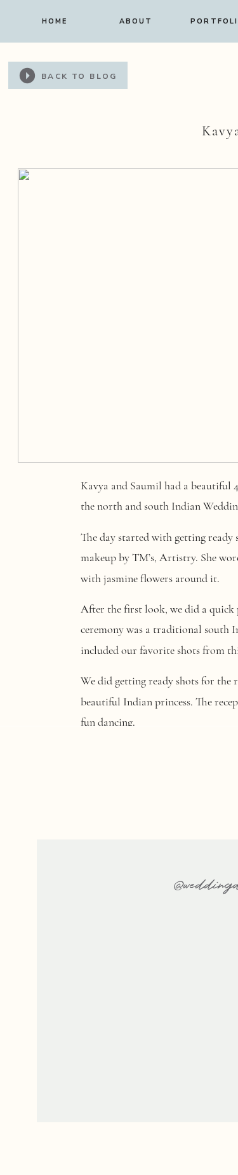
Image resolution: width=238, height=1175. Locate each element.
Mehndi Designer (164, 784)
